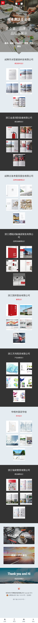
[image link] (19, 535)
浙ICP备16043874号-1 (19, 599)
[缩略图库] (12, 74)
